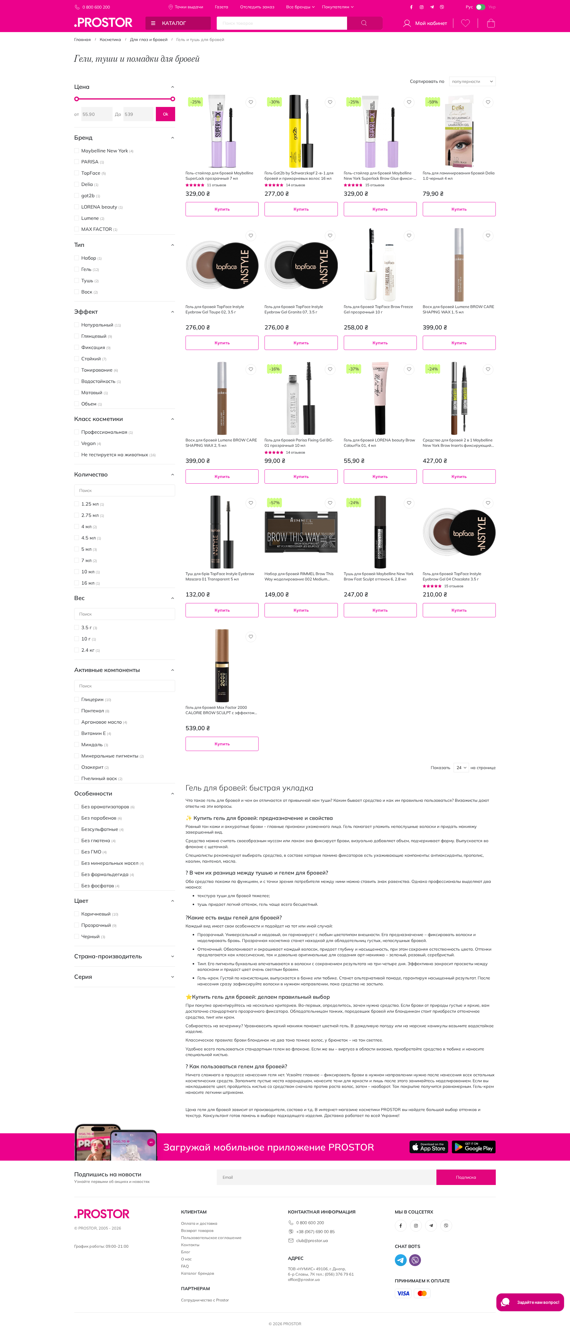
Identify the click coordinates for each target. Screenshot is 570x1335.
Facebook (411, 7)
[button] (251, 102)
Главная (82, 39)
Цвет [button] (81, 900)
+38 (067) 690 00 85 (315, 1231)
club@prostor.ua (312, 1240)
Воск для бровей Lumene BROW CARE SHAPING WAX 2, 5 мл (221, 443)
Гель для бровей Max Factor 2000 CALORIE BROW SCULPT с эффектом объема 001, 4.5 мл (220, 710)
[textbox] (380, 492)
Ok (165, 114)
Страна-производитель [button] (108, 956)
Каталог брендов (197, 1273)
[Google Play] (474, 1146)
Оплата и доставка (199, 1223)
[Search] (365, 23)
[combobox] (380, 492)
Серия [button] (83, 976)
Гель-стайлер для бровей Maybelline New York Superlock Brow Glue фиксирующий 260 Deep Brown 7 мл (379, 176)
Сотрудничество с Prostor (205, 1300)
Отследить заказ (257, 7)
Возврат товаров (197, 1230)
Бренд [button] (83, 137)
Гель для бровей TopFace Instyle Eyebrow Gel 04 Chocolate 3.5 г (452, 576)
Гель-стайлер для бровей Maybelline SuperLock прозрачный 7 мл (219, 176)
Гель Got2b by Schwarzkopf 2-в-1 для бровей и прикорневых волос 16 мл (299, 176)
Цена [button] (81, 86)
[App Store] (429, 1146)
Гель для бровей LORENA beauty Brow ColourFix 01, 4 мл (379, 443)
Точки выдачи (189, 7)
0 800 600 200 (96, 7)
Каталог (174, 23)
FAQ (185, 1266)
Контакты (190, 1244)
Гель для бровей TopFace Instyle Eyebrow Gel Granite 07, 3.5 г (294, 309)
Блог (185, 1251)
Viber (442, 7)
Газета (221, 7)
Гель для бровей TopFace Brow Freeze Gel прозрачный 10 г (378, 309)
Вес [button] (79, 598)
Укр (492, 7)
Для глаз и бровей (148, 39)
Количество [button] (91, 474)
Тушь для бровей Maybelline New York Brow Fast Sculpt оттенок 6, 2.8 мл (379, 576)
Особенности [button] (93, 793)
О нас (186, 1259)
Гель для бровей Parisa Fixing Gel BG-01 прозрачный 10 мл (299, 443)
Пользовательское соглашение (211, 1237)
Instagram (421, 7)
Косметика (110, 39)
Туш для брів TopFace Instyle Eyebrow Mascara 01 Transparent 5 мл (220, 576)
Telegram (432, 7)
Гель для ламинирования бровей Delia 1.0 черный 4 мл (459, 176)
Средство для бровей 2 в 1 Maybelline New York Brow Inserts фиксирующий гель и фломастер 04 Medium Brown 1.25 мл (458, 443)
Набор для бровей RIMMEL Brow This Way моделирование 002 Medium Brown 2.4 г (299, 576)
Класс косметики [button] (98, 418)
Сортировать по (427, 81)
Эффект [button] (86, 311)
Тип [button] (79, 244)
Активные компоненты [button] (107, 669)
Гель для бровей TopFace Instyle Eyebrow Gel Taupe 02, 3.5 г (215, 309)
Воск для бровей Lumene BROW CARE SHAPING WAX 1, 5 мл (458, 309)
